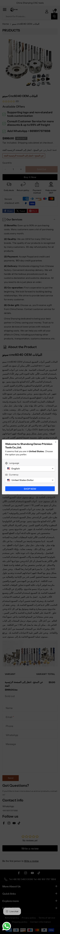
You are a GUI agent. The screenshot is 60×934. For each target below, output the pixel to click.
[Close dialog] (55, 442)
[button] (30, 468)
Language (14, 463)
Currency (13, 474)
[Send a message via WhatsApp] (7, 926)
